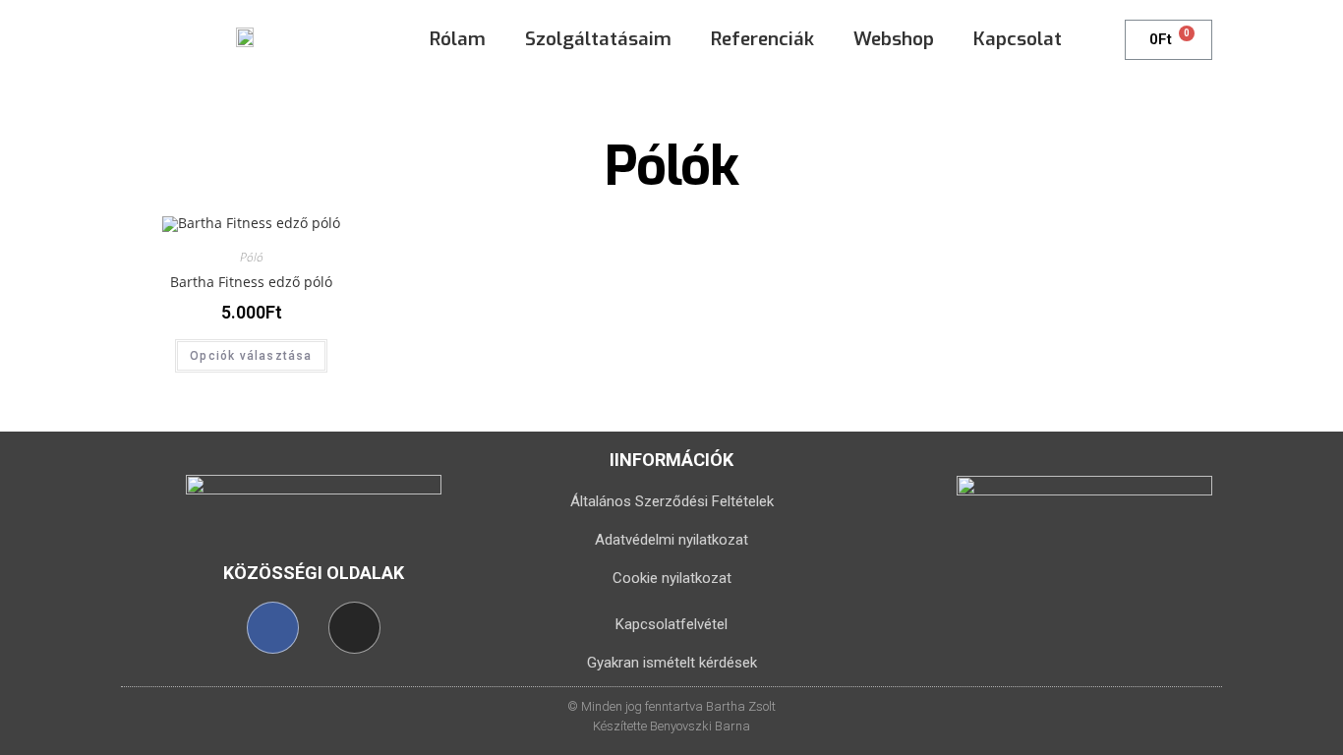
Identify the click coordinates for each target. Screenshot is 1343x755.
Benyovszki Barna (700, 726)
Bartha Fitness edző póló (251, 281)
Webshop (893, 39)
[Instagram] (354, 628)
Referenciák (762, 39)
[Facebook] (273, 628)
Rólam (458, 39)
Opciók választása (251, 356)
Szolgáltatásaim (598, 39)
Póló (251, 257)
